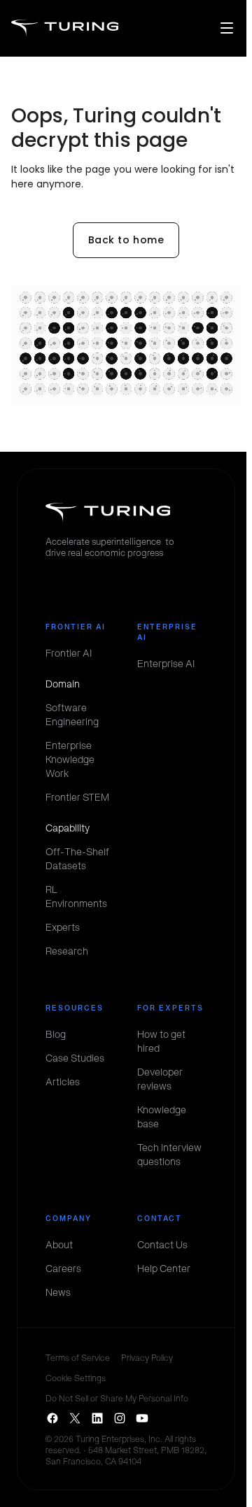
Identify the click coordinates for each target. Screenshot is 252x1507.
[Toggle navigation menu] (227, 28)
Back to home (126, 240)
